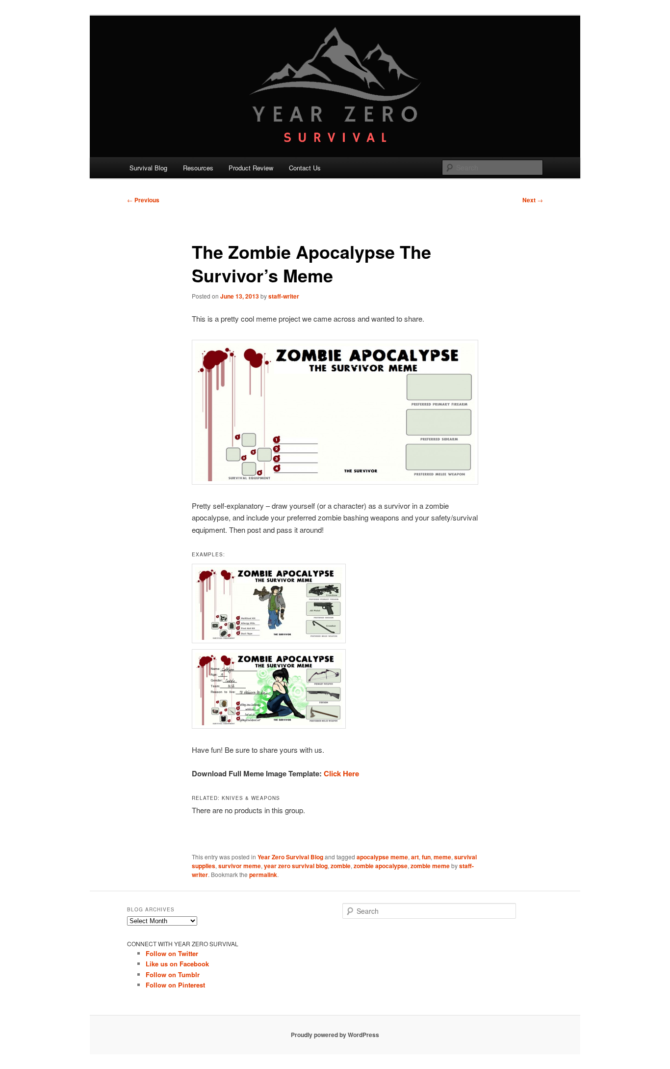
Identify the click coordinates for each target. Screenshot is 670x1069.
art (415, 856)
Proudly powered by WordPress (335, 1034)
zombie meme (430, 865)
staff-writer (283, 296)
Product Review (251, 167)
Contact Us (305, 167)
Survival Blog (148, 167)
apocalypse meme (382, 856)
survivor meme (239, 865)
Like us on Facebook (177, 963)
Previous (143, 199)
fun (426, 856)
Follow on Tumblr (173, 974)
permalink (263, 874)
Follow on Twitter (172, 953)
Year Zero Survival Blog (290, 856)
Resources (198, 167)
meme (442, 856)
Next (532, 199)
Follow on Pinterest (175, 984)
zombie (341, 865)
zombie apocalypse (381, 865)
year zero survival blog (296, 865)
